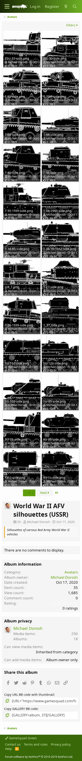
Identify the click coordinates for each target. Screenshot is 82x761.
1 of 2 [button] (29, 493)
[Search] (74, 6)
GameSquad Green (22, 738)
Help (8, 749)
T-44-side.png (53, 134)
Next (44, 493)
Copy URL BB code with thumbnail (29, 694)
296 (74, 633)
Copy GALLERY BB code (21, 709)
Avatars (71, 572)
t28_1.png (12, 287)
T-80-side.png (15, 96)
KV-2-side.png (15, 477)
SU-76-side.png (16, 439)
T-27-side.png (53, 287)
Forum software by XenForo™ (39, 757)
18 (75, 638)
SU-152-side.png (17, 363)
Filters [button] (70, 25)
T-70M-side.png (54, 96)
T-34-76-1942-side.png (59, 249)
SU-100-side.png (17, 401)
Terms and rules (36, 744)
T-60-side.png (15, 134)
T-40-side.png (15, 173)
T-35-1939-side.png (19, 211)
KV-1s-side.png (54, 477)
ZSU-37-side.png (17, 58)
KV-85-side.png (54, 439)
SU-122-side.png (55, 363)
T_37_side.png (53, 325)
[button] (7, 6)
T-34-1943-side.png (57, 211)
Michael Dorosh (17, 62)
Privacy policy (61, 744)
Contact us (13, 744)
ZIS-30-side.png (54, 58)
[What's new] (65, 6)
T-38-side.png (53, 173)
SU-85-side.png (54, 401)
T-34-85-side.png (17, 249)
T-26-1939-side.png (19, 325)
